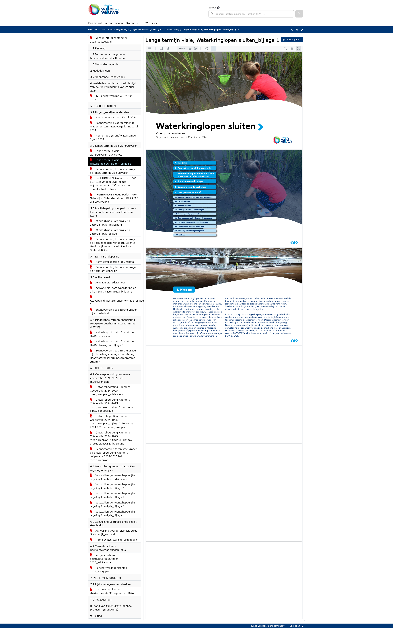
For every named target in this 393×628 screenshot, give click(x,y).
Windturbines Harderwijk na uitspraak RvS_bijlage (110, 231)
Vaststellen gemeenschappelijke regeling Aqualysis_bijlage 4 (112, 513)
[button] (299, 14)
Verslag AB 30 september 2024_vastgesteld (108, 39)
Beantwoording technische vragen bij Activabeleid (113, 311)
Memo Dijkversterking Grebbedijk (116, 539)
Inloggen (295, 625)
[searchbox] (251, 14)
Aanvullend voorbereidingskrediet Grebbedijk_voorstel (113, 532)
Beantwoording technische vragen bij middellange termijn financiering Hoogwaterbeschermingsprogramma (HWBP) (113, 356)
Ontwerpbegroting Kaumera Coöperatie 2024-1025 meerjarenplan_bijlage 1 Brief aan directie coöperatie (111, 405)
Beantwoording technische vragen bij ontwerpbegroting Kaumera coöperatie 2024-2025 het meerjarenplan (113, 454)
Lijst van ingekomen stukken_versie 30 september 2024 (112, 591)
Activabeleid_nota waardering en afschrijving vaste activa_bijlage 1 (113, 289)
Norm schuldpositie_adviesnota (114, 261)
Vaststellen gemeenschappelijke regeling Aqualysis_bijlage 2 (112, 495)
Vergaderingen (114, 22)
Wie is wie (151, 22)
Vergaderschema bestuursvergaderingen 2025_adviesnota (104, 559)
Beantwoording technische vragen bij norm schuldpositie (113, 269)
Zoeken (212, 7)
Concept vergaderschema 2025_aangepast (108, 569)
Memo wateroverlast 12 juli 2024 (115, 117)
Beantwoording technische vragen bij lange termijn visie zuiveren (113, 171)
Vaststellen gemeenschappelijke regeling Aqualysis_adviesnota (112, 477)
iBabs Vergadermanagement (266, 625)
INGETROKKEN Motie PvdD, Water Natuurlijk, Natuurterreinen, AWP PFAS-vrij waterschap (114, 198)
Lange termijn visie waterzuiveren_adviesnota (106, 152)
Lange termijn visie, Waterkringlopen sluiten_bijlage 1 (110, 161)
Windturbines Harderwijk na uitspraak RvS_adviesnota (110, 222)
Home (110, 29)
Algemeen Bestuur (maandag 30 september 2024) (155, 29)
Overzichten (133, 22)
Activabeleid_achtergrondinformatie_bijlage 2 (115, 302)
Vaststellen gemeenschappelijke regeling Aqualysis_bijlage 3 (112, 504)
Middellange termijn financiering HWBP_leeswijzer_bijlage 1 (112, 343)
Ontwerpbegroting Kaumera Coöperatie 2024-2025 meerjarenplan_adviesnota (110, 390)
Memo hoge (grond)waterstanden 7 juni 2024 (113, 137)
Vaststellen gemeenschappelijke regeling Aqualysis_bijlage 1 (112, 486)
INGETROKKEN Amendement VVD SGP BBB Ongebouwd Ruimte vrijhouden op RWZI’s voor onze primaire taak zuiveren (114, 184)
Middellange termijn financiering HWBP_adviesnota (112, 334)
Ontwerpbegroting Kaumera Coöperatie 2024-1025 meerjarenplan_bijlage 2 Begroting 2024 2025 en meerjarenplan (112, 422)
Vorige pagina (293, 39)
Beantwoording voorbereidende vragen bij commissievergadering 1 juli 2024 (114, 126)
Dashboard (95, 22)
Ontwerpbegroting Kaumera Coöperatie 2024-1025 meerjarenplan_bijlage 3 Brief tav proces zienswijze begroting (111, 438)
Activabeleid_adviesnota (110, 282)
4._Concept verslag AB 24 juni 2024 (111, 97)
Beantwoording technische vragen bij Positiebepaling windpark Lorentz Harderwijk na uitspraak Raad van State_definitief (113, 245)
